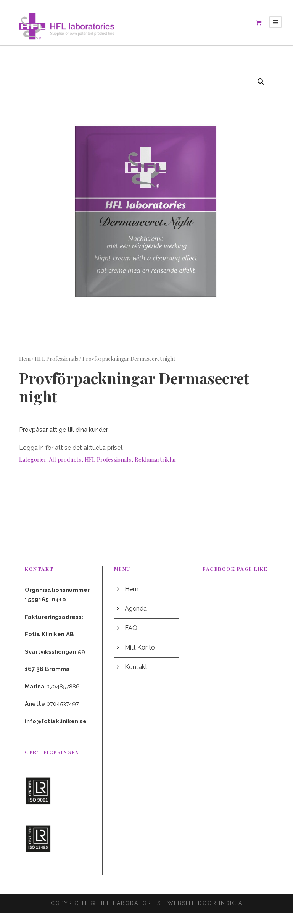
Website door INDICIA (205, 903)
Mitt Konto (140, 647)
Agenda (136, 608)
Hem (25, 358)
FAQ (131, 628)
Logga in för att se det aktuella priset (71, 447)
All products (65, 459)
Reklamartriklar (156, 459)
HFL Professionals (56, 358)
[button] (261, 82)
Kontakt (136, 667)
